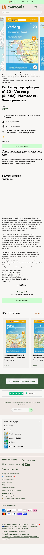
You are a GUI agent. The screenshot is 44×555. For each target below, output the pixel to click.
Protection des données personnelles (15, 534)
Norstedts (5, 159)
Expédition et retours (8, 487)
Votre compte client (8, 479)
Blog (3, 485)
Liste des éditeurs (7, 493)
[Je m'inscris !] (31, 410)
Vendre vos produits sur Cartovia (12, 490)
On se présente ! (7, 482)
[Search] (40, 12)
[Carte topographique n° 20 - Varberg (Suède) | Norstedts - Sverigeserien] (22, 193)
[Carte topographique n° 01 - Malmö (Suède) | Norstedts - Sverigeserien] (16, 343)
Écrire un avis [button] (22, 300)
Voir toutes (38, 313)
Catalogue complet (8, 496)
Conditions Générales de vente (13, 531)
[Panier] (35, 7)
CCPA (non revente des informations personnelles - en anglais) (20, 538)
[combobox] (22, 12)
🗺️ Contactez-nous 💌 (8, 476)
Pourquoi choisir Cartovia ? (10, 473)
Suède (11, 161)
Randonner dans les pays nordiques (21, 159)
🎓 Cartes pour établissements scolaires (14, 498)
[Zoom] (35, 67)
